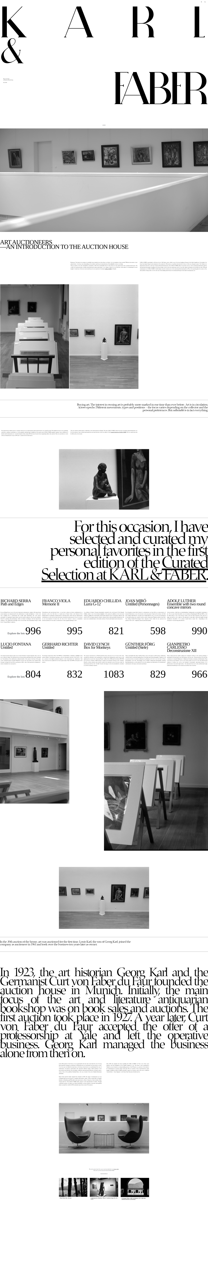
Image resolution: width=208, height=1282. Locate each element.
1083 (113, 674)
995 (75, 630)
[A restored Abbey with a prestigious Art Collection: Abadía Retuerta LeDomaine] (135, 1187)
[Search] (205, 2)
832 (75, 674)
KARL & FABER (108, 269)
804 (33, 674)
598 (158, 630)
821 (116, 630)
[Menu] (201, 2)
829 (158, 674)
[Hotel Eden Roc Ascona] (73, 1187)
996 (33, 630)
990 (199, 630)
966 (199, 674)
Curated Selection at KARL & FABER (118, 432)
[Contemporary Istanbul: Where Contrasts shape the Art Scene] (104, 1187)
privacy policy (116, 1169)
